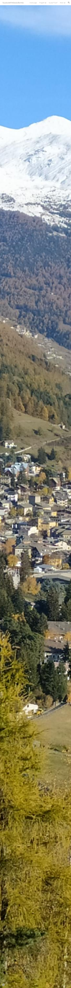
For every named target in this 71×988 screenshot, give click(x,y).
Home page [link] (33, 3)
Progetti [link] (41, 3)
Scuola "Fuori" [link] (53, 3)
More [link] (62, 3)
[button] (69, 2)
